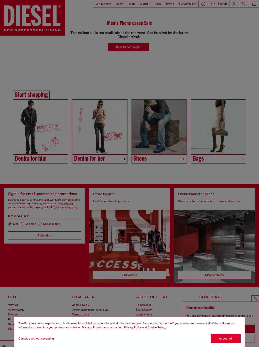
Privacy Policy (133, 327)
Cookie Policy (156, 327)
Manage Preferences (95, 327)
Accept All (225, 338)
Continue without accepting (36, 338)
